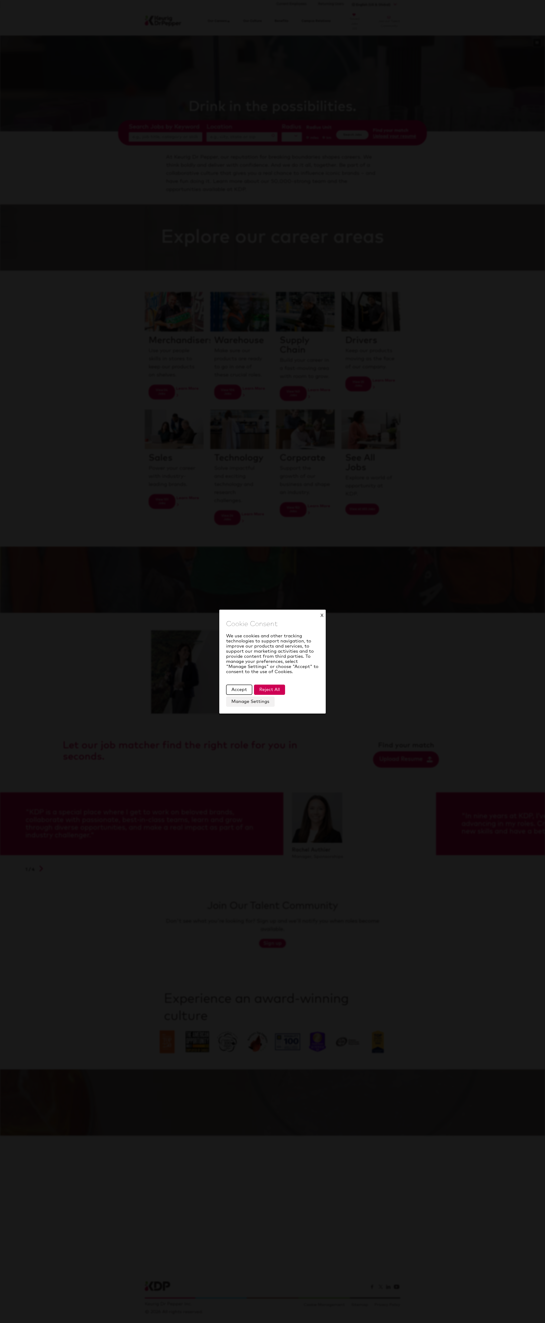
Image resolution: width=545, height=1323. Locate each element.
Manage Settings (250, 701)
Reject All (269, 689)
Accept (239, 689)
